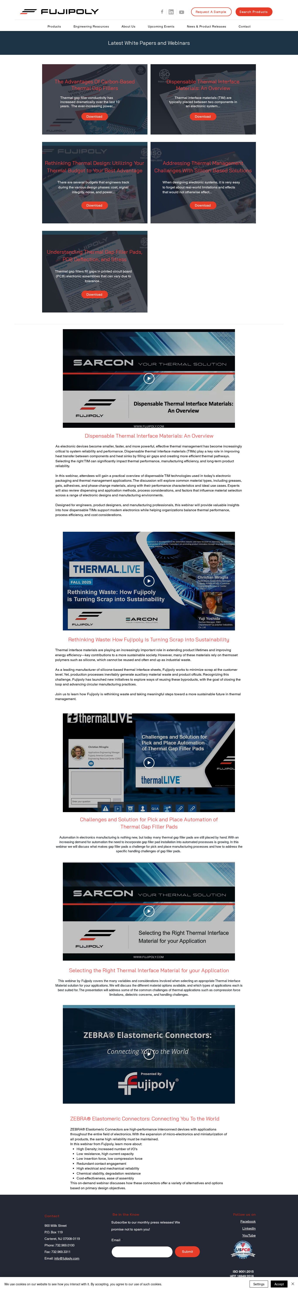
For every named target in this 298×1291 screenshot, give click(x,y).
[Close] (292, 1284)
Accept (279, 1284)
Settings (258, 1284)
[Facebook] (162, 11)
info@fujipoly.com (66, 1258)
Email (115, 1240)
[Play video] (149, 378)
